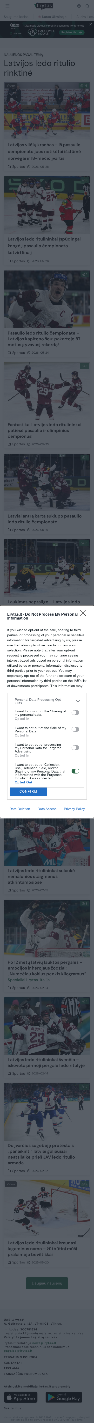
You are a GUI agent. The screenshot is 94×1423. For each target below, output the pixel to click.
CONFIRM (28, 791)
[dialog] (47, 711)
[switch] (75, 712)
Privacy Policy (74, 809)
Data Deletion (19, 809)
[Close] (84, 614)
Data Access (47, 809)
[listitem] (47, 701)
